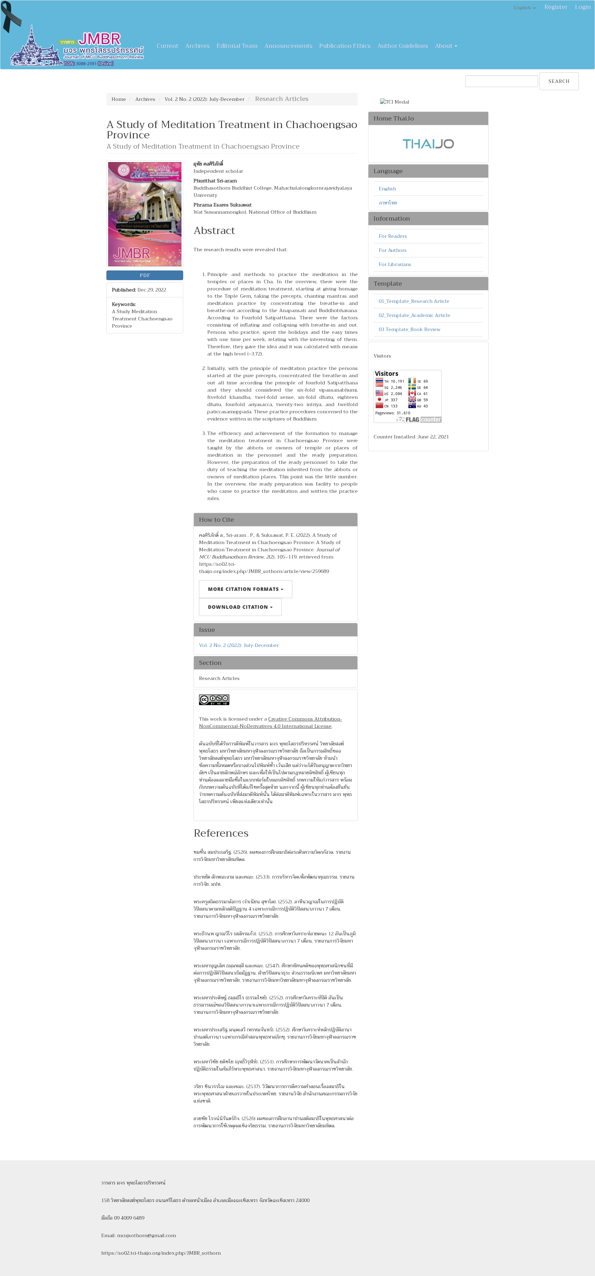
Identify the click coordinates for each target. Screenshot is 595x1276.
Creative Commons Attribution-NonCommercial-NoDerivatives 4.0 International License (270, 722)
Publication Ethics (344, 46)
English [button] (523, 7)
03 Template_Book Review (409, 329)
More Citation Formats (244, 589)
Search (559, 81)
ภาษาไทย (388, 203)
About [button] (444, 46)
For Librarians (395, 264)
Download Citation (239, 607)
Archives (197, 46)
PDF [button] (145, 275)
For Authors (393, 250)
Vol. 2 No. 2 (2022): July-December (204, 99)
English (387, 188)
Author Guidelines (402, 46)
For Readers (393, 236)
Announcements (288, 46)
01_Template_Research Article (414, 301)
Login (583, 7)
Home (119, 99)
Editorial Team (237, 46)
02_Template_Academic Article (414, 315)
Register (555, 7)
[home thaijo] (428, 143)
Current (167, 46)
